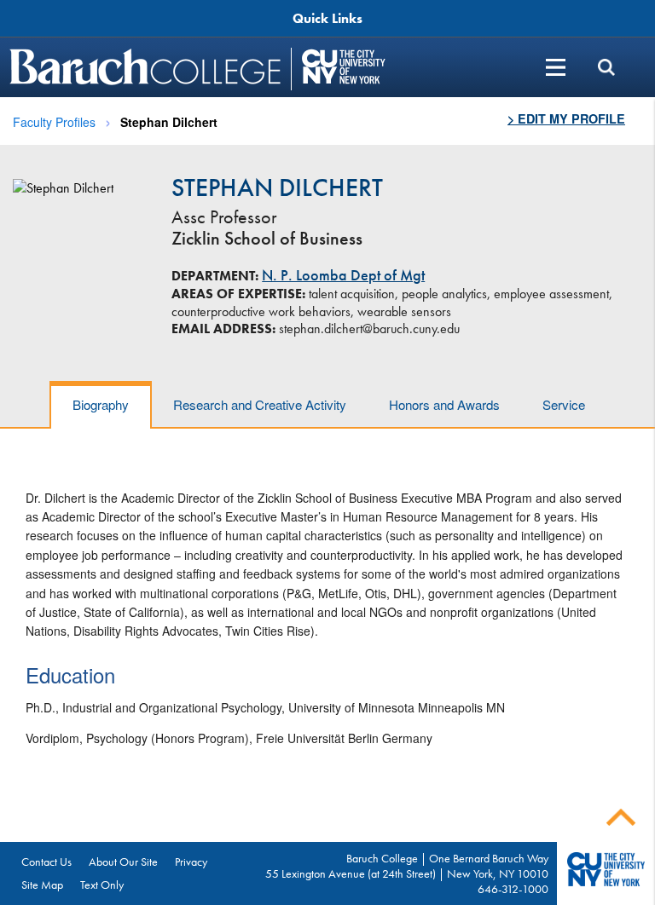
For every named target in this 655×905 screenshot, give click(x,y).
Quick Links (327, 18)
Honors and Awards (444, 404)
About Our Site (123, 861)
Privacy (191, 861)
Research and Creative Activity (259, 404)
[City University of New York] (343, 67)
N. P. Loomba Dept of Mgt (343, 275)
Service (563, 404)
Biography (100, 404)
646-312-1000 (513, 888)
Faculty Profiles (54, 121)
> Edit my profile (566, 118)
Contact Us (46, 861)
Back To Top (621, 817)
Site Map (42, 884)
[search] (606, 67)
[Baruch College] (148, 67)
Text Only (102, 884)
